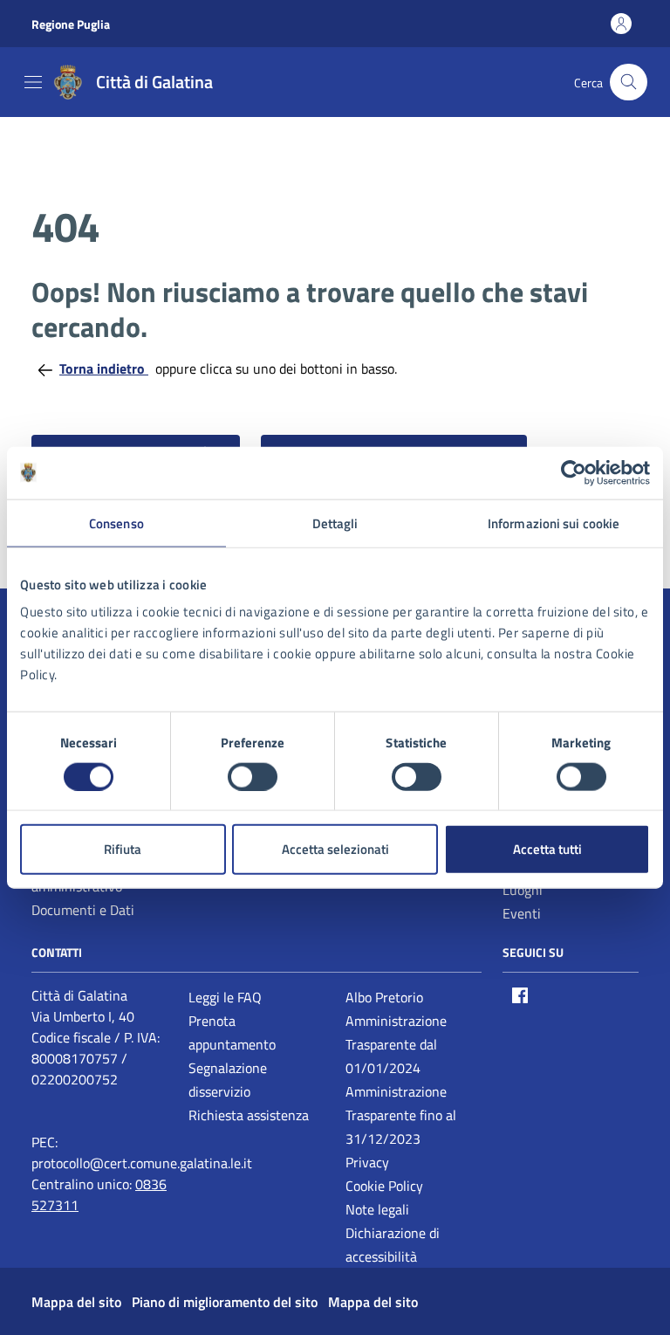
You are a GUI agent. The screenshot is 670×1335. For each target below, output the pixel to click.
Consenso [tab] (116, 523)
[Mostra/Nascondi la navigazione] (33, 82)
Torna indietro (103, 368)
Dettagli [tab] (335, 523)
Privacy (367, 1162)
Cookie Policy (384, 1185)
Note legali (377, 1209)
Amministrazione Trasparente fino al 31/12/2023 (400, 1115)
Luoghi (522, 889)
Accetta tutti (547, 849)
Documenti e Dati (82, 909)
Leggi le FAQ (225, 997)
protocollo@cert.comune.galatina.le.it (141, 1163)
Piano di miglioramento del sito (225, 1301)
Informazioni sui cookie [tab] (553, 523)
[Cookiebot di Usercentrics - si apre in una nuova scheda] (573, 472)
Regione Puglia (70, 24)
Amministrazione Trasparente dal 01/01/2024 (396, 1044)
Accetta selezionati (335, 849)
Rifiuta (122, 849)
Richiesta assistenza (248, 1114)
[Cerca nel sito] (628, 82)
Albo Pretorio (384, 997)
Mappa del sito (76, 1301)
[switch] (252, 776)
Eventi (521, 913)
